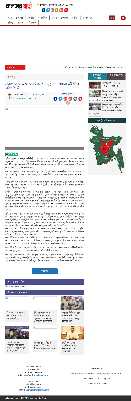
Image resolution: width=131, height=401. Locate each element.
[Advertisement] (65, 45)
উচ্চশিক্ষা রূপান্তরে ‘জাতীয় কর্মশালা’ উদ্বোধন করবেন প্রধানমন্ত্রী (70, 347)
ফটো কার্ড (44, 271)
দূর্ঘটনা (54, 17)
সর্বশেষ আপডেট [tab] (98, 77)
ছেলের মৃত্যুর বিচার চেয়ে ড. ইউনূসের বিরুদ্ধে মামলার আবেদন (44, 345)
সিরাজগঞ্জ (32, 22)
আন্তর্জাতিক (42, 17)
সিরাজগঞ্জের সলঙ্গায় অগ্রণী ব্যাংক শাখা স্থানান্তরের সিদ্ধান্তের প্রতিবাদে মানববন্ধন (43, 317)
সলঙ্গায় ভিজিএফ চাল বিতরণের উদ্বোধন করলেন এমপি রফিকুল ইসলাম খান (71, 317)
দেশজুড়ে (19, 17)
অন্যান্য (20, 22)
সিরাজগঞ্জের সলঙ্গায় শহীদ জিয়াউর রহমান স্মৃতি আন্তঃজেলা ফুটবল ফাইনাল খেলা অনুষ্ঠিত (106, 109)
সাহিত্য (10, 22)
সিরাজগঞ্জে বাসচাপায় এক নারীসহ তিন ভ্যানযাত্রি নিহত (16, 315)
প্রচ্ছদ (9, 17)
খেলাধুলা (64, 17)
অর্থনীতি (75, 17)
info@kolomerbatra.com (36, 375)
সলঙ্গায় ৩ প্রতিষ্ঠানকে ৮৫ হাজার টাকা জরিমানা (82, 67)
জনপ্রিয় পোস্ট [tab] (117, 75)
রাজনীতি (31, 17)
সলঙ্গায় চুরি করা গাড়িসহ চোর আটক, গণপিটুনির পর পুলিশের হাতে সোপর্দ (16, 346)
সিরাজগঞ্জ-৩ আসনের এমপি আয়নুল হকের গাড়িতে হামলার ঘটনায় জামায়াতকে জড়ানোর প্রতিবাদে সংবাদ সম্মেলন (106, 96)
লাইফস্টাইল (87, 17)
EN (112, 17)
